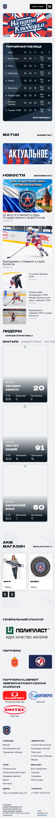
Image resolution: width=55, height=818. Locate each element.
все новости (42, 175)
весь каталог (41, 546)
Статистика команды (41, 756)
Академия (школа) (12, 776)
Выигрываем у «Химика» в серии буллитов (23, 263)
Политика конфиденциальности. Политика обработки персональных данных (12, 807)
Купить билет (38, 6)
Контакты (7, 783)
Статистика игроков (41, 745)
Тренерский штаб (11, 748)
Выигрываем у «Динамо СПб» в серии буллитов (40, 313)
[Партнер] (40, 696)
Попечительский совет (14, 772)
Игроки (6, 745)
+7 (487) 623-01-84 (40, 793)
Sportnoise (42, 815)
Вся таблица (41, 117)
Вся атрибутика (39, 768)
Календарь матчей (40, 748)
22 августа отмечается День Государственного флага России (24, 216)
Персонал (36, 752)
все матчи (43, 135)
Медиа (34, 759)
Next (12, 594)
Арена (6, 780)
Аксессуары (37, 780)
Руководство (9, 768)
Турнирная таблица (12, 752)
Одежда (35, 772)
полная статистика (18, 335)
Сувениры (36, 776)
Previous (5, 594)
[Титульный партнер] (15, 696)
